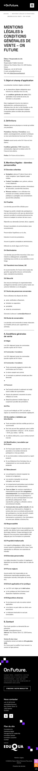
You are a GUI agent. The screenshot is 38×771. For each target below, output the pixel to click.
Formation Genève (9, 735)
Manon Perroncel (21, 761)
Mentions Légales (19, 757)
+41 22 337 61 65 (9, 702)
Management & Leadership (12, 733)
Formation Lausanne (10, 738)
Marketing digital (9, 731)
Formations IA (8, 729)
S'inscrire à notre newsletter (17, 688)
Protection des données (19, 766)
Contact (6, 740)
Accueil (6, 13)
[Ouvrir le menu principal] (32, 5)
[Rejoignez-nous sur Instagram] (11, 716)
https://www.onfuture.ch (17, 73)
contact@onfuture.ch (10, 704)
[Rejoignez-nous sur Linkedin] (6, 716)
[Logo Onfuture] (11, 5)
